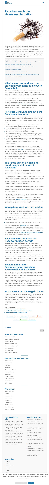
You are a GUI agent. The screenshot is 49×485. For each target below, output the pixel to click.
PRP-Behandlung (9, 404)
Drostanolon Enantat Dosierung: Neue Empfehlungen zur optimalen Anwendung (35, 445)
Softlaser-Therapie (9, 409)
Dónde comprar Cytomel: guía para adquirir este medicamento (35, 420)
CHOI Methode (8, 363)
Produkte (8, 470)
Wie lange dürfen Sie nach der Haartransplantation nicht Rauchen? (21, 66)
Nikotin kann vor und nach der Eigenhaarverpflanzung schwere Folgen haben (23, 61)
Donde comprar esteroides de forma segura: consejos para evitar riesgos (35, 424)
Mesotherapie (8, 400)
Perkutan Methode (9, 378)
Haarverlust (8, 463)
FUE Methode (8, 367)
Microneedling (8, 402)
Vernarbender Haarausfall (11, 352)
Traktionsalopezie (9, 348)
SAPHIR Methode (9, 381)
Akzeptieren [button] (30, 482)
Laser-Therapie (8, 398)
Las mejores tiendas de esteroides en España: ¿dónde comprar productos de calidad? (35, 429)
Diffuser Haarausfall (10, 337)
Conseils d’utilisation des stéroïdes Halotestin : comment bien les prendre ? (35, 450)
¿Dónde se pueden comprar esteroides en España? (33, 454)
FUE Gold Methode (9, 372)
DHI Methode (8, 365)
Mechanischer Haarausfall (11, 346)
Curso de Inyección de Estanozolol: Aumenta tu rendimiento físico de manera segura (35, 439)
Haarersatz (7, 393)
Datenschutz (18, 482)
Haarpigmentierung (9, 395)
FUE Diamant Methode (10, 369)
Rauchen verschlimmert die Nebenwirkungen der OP (18, 71)
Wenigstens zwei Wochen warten (13, 69)
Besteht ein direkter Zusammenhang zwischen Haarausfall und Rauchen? (23, 74)
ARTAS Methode (9, 360)
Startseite (8, 461)
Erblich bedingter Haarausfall (12, 339)
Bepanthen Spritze (9, 391)
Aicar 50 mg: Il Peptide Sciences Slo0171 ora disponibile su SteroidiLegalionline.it (34, 434)
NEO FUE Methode (9, 376)
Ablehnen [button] (25, 482)
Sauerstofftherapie (9, 407)
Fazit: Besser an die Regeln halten (14, 76)
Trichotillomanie (9, 350)
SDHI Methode (8, 383)
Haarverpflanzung (10, 465)
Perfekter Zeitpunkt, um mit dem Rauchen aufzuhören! (18, 64)
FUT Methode (8, 374)
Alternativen (8, 468)
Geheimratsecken (9, 341)
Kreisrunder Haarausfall (11, 343)
